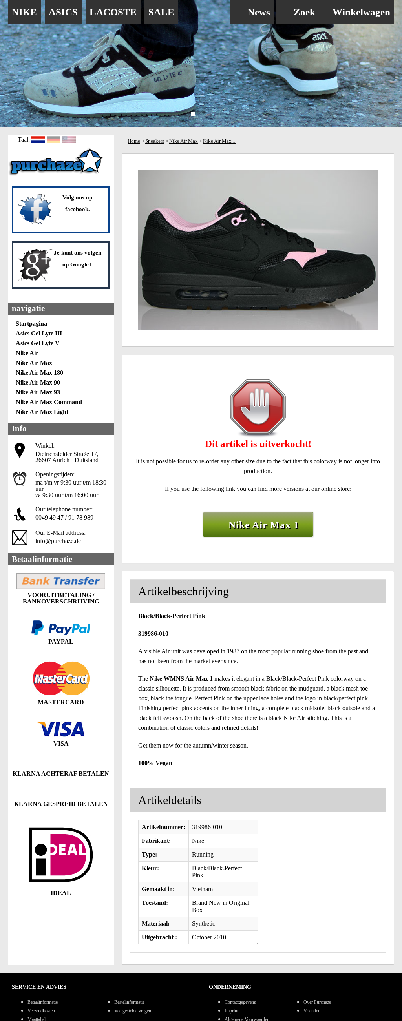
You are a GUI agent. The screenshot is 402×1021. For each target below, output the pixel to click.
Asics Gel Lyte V (38, 343)
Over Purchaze (317, 1002)
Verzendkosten (41, 1011)
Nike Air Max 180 (39, 372)
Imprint (231, 1011)
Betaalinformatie (42, 1002)
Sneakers (154, 141)
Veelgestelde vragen (132, 1011)
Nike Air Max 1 (219, 141)
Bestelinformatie (129, 1002)
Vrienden (311, 1011)
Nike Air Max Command (49, 402)
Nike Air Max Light (42, 411)
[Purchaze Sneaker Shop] (57, 174)
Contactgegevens (240, 1002)
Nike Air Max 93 (38, 392)
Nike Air (27, 353)
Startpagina (31, 323)
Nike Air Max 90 (38, 382)
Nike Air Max (34, 362)
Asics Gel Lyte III (39, 333)
